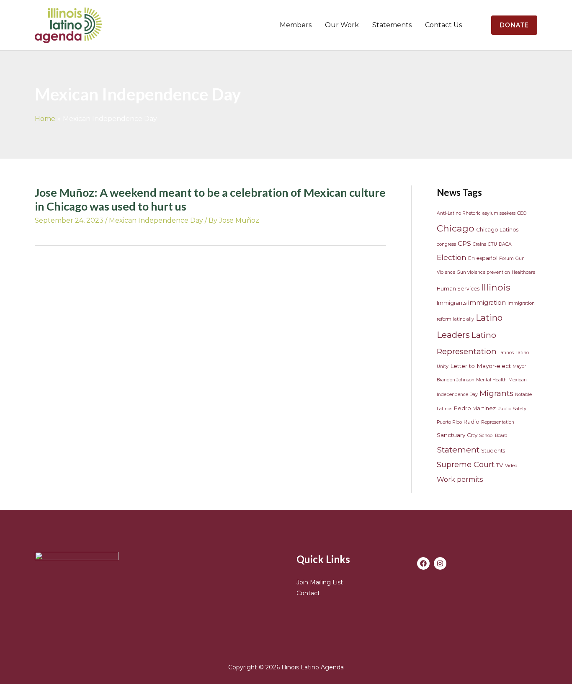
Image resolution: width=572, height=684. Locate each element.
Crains (479, 244)
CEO (521, 213)
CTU (492, 244)
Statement (458, 450)
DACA (505, 244)
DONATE (514, 25)
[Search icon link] (480, 25)
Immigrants (451, 303)
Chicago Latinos (497, 229)
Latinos (506, 352)
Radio (471, 422)
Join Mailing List (319, 582)
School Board (493, 435)
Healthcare (523, 272)
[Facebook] (423, 563)
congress (446, 244)
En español (482, 258)
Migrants (496, 393)
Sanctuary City (457, 435)
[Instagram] (440, 563)
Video (511, 465)
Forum (506, 258)
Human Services (458, 288)
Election (451, 257)
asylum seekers (498, 213)
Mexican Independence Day (156, 220)
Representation (497, 422)
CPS (464, 243)
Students (493, 450)
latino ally (463, 319)
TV (499, 465)
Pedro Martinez (475, 408)
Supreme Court (466, 464)
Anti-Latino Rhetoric (459, 213)
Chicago (455, 228)
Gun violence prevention (483, 272)
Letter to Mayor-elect (480, 366)
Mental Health (491, 380)
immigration (487, 302)
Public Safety (511, 408)
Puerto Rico (449, 422)
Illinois (495, 287)
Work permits (460, 479)
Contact (308, 593)
